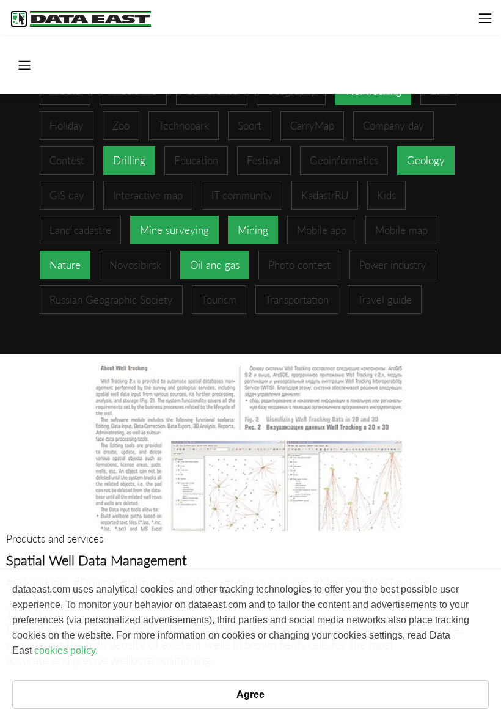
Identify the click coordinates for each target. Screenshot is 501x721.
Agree (250, 694)
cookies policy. (66, 650)
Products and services (54, 538)
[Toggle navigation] (485, 18)
